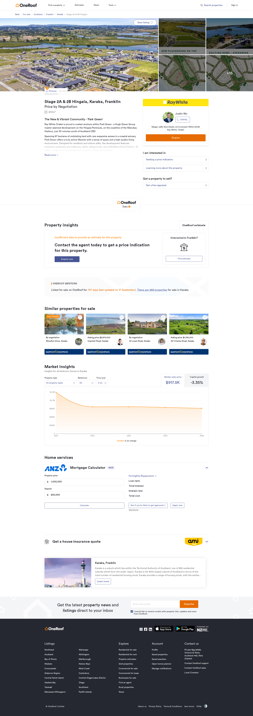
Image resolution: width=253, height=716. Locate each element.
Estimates (79, 5)
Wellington (84, 655)
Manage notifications (161, 669)
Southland (83, 687)
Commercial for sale (128, 669)
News (96, 5)
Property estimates (127, 659)
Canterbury (84, 673)
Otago (81, 683)
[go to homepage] (26, 5)
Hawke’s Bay (50, 683)
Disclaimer (134, 510)
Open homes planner (161, 664)
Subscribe (189, 604)
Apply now (177, 505)
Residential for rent (128, 655)
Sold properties (126, 664)
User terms (189, 706)
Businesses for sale (127, 678)
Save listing (143, 22)
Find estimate (184, 259)
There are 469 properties (152, 290)
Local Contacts (191, 673)
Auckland (38, 14)
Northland (49, 650)
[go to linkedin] (150, 629)
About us (142, 706)
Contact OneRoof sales (195, 668)
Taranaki (48, 687)
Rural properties (126, 687)
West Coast (84, 669)
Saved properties (159, 655)
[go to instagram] (141, 629)
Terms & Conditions (173, 706)
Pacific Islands (85, 692)
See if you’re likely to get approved (147, 505)
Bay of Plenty (51, 659)
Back (17, 14)
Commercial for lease (129, 673)
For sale (26, 14)
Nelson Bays (84, 664)
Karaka (60, 14)
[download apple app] (163, 629)
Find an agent (125, 683)
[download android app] (185, 629)
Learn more (103, 581)
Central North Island (54, 678)
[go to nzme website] (202, 629)
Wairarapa (83, 650)
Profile (155, 650)
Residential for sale (128, 650)
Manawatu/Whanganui (55, 692)
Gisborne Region (52, 673)
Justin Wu (181, 113)
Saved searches (159, 659)
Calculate (84, 505)
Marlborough (85, 659)
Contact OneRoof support (196, 663)
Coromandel (50, 669)
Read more (51, 155)
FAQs (198, 706)
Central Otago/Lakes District (92, 678)
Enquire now (67, 259)
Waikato (48, 664)
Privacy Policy (155, 706)
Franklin (49, 14)
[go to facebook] (145, 629)
